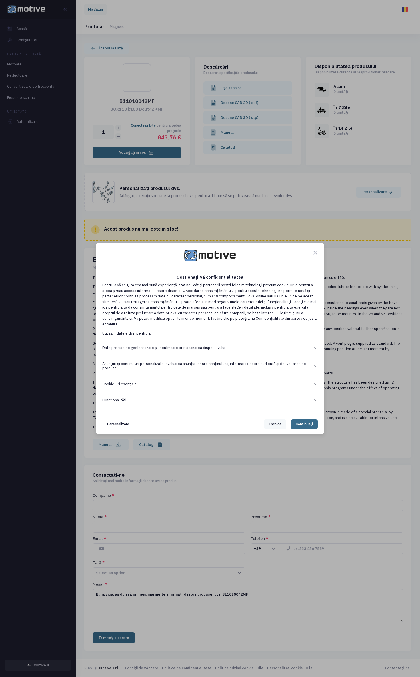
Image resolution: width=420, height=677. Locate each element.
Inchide (275, 424)
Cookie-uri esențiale (119, 384)
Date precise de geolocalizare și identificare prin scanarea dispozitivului (163, 347)
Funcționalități (114, 400)
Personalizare (118, 424)
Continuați (304, 424)
